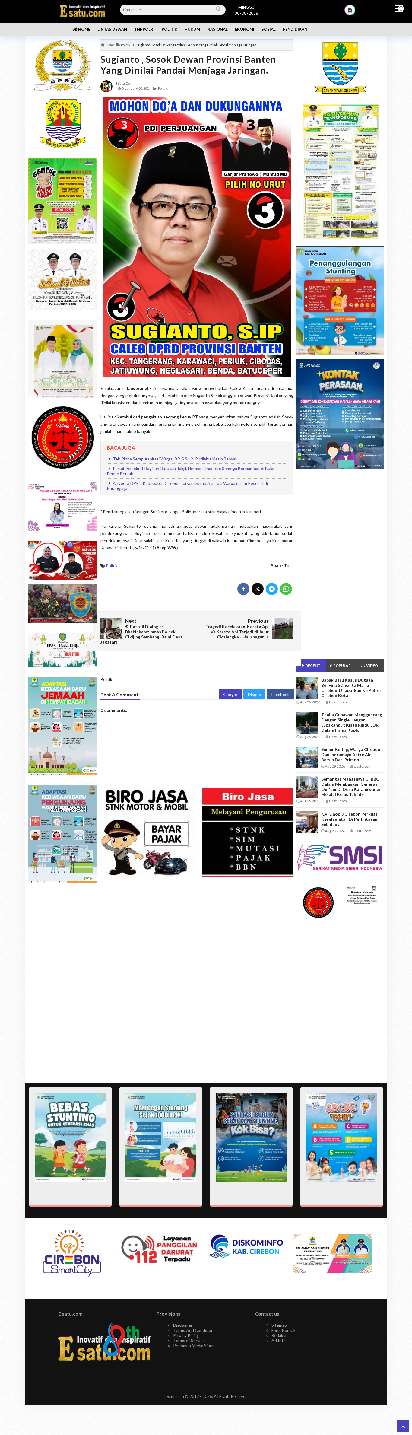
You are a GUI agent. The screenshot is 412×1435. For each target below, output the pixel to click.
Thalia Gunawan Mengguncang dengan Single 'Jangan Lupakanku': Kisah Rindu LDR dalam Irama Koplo (351, 722)
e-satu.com (174, 1396)
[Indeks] (349, 10)
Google (230, 694)
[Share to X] (258, 589)
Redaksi (278, 1335)
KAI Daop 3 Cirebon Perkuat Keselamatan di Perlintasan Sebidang (349, 819)
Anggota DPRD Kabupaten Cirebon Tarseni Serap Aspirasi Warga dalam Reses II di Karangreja (187, 486)
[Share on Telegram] (272, 589)
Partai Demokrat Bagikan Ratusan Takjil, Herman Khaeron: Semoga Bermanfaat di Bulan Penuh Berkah (191, 471)
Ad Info (278, 1340)
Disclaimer (182, 1325)
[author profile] (106, 86)
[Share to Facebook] (243, 589)
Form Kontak (283, 1330)
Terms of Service (189, 1340)
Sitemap (279, 1325)
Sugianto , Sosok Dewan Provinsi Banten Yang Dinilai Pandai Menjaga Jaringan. (188, 64)
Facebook (280, 694)
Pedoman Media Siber (193, 1345)
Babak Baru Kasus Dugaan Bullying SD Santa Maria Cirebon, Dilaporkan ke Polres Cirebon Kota (351, 687)
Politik (112, 565)
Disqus (254, 694)
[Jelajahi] (399, 8)
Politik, (163, 88)
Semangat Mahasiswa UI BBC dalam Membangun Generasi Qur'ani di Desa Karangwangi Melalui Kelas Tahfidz (350, 786)
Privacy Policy (186, 1335)
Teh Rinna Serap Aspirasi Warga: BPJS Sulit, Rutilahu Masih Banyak (175, 458)
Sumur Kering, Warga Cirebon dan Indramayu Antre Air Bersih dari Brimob (350, 754)
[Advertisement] (62, 983)
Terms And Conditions (194, 1330)
